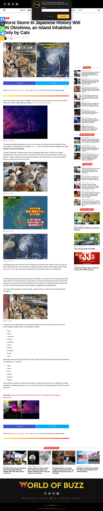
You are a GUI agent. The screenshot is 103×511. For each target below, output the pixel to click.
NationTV (34, 146)
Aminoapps (59, 78)
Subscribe (63, 16)
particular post (10, 269)
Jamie (11, 38)
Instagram (36, 90)
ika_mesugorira (10, 140)
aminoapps (9, 320)
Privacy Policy (76, 498)
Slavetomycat (10, 193)
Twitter (27, 90)
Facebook (15, 90)
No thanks (50, 16)
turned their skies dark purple (41, 103)
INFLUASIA (52, 505)
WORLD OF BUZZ (50, 508)
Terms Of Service (64, 498)
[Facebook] (2, 19)
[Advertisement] (87, 54)
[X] (2, 24)
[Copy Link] (2, 38)
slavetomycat (66, 78)
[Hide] (0, 42)
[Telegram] (2, 33)
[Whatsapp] (2, 29)
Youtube (21, 90)
